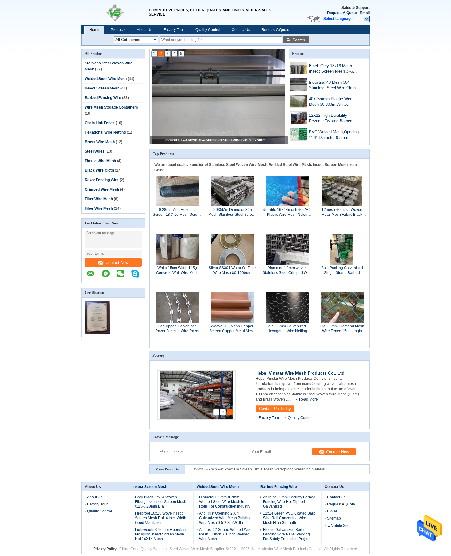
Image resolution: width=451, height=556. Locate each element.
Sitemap (334, 518)
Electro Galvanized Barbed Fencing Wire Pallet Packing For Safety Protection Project (286, 534)
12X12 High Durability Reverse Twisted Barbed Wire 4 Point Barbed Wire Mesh (331, 118)
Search (298, 40)
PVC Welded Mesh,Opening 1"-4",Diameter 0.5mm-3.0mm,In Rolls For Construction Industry (334, 135)
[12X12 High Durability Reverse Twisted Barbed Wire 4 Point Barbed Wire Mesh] (298, 117)
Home (94, 30)
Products (118, 30)
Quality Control (207, 30)
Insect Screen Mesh (102, 88)
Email (365, 13)
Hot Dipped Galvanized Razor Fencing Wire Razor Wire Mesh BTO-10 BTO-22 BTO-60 (177, 328)
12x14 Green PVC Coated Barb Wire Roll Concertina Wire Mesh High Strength (289, 518)
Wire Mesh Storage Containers (111, 107)
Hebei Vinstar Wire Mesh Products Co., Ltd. (301, 373)
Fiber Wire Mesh (99, 208)
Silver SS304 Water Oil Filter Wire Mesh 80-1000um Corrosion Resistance (232, 270)
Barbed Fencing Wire (103, 98)
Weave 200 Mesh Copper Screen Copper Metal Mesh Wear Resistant (232, 328)
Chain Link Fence (100, 123)
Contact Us (241, 30)
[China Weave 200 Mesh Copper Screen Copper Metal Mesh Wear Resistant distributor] (232, 307)
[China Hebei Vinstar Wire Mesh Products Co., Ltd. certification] (97, 332)
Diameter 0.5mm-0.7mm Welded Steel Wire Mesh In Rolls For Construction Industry (224, 501)
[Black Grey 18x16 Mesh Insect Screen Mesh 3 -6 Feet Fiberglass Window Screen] (298, 68)
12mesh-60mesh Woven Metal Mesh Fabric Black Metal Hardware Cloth (342, 212)
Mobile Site (340, 526)
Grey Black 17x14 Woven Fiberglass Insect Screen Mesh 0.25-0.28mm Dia (160, 501)
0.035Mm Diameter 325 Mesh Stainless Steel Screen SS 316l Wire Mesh (232, 212)
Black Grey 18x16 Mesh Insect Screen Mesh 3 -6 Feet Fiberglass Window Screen (331, 69)
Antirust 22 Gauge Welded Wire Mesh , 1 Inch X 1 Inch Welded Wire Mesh (225, 534)
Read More (308, 399)
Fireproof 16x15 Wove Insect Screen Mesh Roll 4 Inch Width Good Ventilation (160, 518)
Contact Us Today (275, 408)
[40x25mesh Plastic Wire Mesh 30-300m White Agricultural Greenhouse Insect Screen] (298, 101)
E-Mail (332, 511)
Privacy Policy (105, 549)
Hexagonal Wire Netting (105, 132)
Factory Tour (174, 30)
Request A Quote (342, 13)
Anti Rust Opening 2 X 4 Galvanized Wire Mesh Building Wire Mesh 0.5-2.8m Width (225, 518)
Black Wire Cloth (99, 170)
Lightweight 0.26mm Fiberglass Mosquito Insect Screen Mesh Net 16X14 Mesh (161, 534)
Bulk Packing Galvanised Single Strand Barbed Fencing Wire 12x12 (342, 270)
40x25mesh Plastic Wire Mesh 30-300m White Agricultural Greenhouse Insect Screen (330, 102)
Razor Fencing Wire (102, 180)
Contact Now (117, 262)
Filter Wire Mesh (99, 199)
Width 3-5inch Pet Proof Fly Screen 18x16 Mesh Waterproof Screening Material (259, 469)
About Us (144, 30)
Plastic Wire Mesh (100, 161)
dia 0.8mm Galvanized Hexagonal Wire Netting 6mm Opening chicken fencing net (287, 328)
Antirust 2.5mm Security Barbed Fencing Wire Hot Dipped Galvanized (289, 501)
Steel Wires (95, 151)
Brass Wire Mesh (100, 142)
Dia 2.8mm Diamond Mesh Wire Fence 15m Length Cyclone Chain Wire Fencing (342, 328)
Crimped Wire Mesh (102, 189)
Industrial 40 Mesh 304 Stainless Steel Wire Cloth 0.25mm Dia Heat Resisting (219, 140)
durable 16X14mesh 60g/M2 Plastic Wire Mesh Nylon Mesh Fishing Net (287, 212)
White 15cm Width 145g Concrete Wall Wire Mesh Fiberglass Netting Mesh (177, 270)
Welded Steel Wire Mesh (106, 79)
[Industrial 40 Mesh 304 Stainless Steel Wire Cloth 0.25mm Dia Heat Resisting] (298, 84)
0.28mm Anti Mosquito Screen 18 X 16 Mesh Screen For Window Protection (177, 212)
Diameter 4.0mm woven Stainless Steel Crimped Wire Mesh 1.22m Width (287, 270)
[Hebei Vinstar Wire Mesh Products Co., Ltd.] (115, 12)
